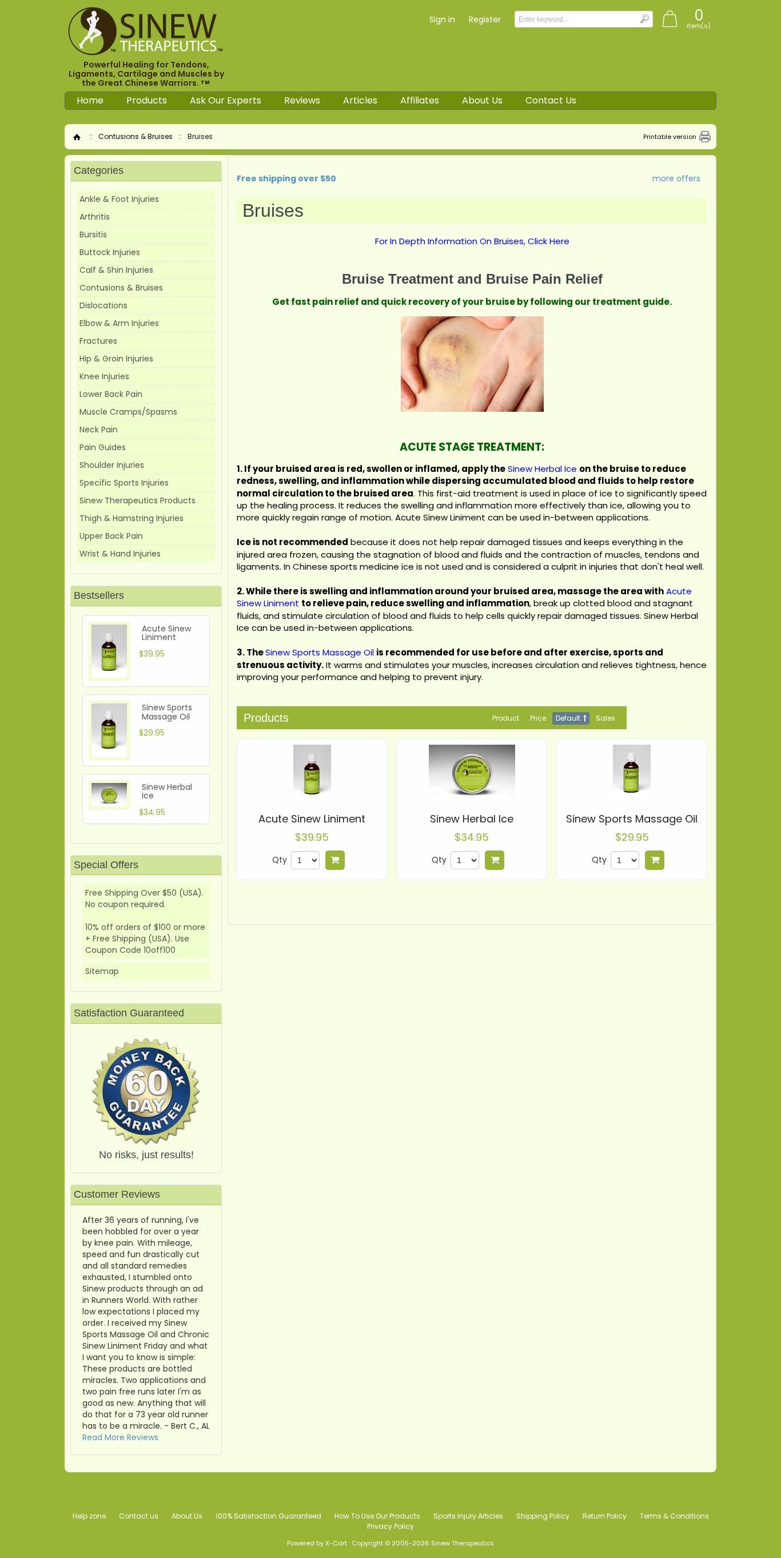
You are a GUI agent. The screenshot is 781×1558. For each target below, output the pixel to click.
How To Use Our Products (377, 1516)
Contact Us (550, 100)
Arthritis (94, 216)
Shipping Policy (542, 1516)
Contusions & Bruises (135, 136)
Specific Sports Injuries (124, 482)
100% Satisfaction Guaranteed (268, 1516)
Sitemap (102, 971)
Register (485, 19)
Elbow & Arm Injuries (119, 323)
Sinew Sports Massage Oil (632, 819)
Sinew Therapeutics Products (137, 500)
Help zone (89, 1516)
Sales (605, 718)
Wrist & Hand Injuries (120, 553)
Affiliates (419, 100)
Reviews (302, 100)
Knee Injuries (104, 376)
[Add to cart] (335, 860)
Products (146, 100)
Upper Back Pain (111, 536)
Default (568, 718)
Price (538, 718)
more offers (676, 178)
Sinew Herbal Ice (471, 819)
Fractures (98, 341)
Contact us (138, 1516)
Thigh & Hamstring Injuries (131, 518)
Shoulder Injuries (111, 465)
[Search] (644, 18)
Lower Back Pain (110, 394)
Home (90, 100)
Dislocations (103, 305)
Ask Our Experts (225, 100)
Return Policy (605, 1516)
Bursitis (93, 234)
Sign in (442, 19)
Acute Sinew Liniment (311, 819)
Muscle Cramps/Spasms (128, 412)
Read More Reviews (120, 1437)
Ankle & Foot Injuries (119, 199)
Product (505, 718)
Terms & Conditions (674, 1516)
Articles (360, 100)
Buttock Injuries (109, 252)
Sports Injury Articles (468, 1516)
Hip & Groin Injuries (116, 358)
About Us (482, 100)
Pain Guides (102, 447)
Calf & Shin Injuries (116, 270)
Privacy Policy (390, 1526)
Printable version (669, 136)
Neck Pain (98, 429)
